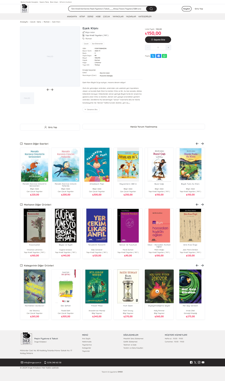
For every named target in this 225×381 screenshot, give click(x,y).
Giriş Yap (199, 9)
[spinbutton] (158, 47)
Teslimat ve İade (129, 345)
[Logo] (24, 8)
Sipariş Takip (44, 2)
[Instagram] (199, 362)
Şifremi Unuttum (66, 2)
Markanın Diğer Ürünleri (37, 204)
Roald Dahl (65, 311)
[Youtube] (203, 362)
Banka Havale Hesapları (29, 2)
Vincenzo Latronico (34, 250)
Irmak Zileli (190, 311)
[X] (195, 362)
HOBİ (98, 16)
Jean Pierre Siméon (190, 250)
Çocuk (86, 44)
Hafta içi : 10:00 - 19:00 (174, 338)
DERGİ (90, 16)
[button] (147, 47)
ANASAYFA (72, 16)
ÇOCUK (106, 16)
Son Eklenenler (97, 44)
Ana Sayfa (86, 338)
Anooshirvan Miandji (97, 311)
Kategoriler (86, 348)
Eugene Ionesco (66, 250)
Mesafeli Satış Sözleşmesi (133, 338)
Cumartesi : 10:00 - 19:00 (174, 342)
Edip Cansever (96, 250)
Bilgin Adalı (90, 32)
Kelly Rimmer (159, 311)
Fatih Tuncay (128, 311)
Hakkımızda (86, 342)
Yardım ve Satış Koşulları (133, 348)
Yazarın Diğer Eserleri (35, 143)
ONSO (120, 372)
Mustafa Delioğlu (106, 76)
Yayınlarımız (87, 345)
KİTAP (82, 16)
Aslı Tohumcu (35, 311)
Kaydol (186, 9)
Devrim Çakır (105, 73)
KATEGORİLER (145, 16)
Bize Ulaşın (54, 2)
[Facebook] (191, 362)
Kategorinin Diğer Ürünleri (38, 265)
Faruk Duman (128, 250)
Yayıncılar (86, 351)
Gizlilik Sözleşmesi (130, 342)
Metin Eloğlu (159, 250)
